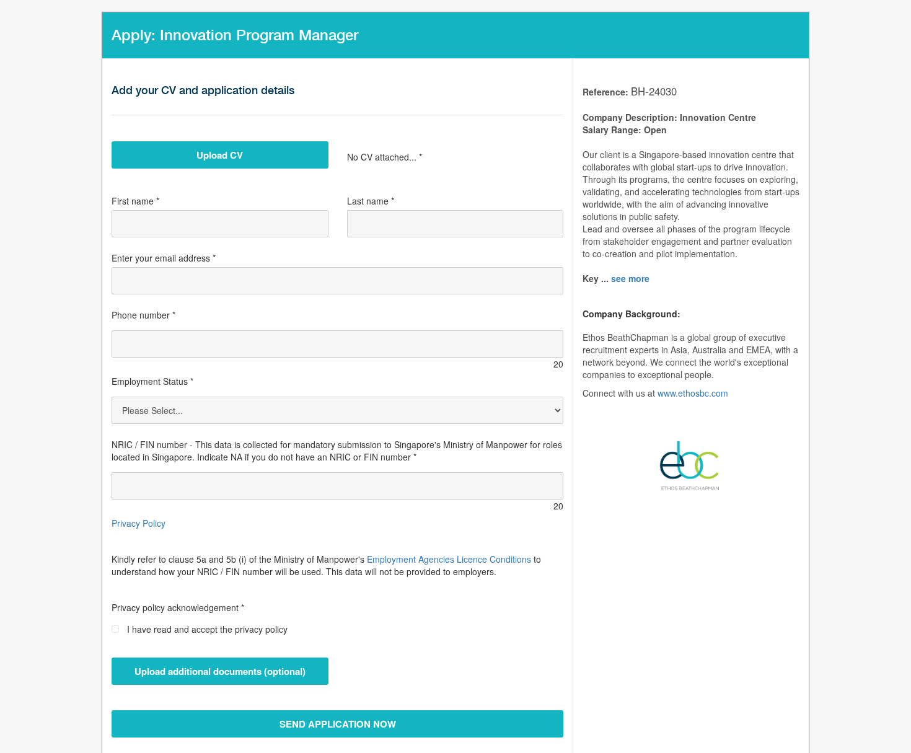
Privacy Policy (138, 523)
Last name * (370, 201)
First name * (135, 201)
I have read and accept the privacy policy (207, 629)
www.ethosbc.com (693, 393)
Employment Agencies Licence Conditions (449, 559)
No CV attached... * (384, 157)
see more (630, 278)
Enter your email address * (164, 258)
